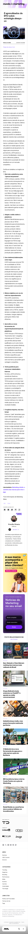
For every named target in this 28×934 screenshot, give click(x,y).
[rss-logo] (13, 845)
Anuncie (4, 860)
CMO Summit (5, 857)
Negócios (4, 872)
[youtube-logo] (11, 845)
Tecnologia (5, 888)
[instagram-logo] (3, 845)
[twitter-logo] (6, 845)
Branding (4, 874)
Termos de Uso (6, 901)
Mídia (3, 879)
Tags (3, 903)
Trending (4, 870)
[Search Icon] (19, 929)
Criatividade (5, 886)
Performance (5, 877)
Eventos (4, 881)
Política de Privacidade (8, 898)
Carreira (4, 884)
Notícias (4, 855)
